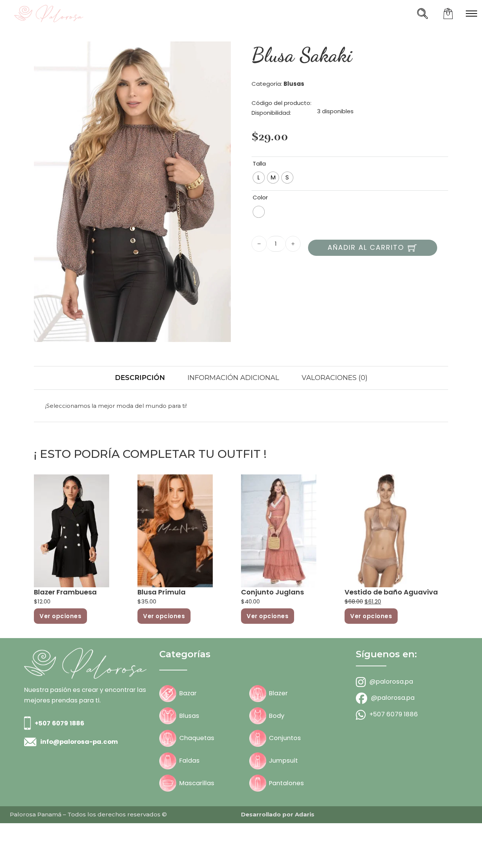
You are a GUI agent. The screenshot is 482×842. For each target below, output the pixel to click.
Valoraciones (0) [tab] (335, 378)
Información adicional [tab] (233, 378)
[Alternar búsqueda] (422, 13)
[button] (220, 51)
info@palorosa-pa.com (79, 741)
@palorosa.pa (391, 681)
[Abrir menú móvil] (471, 14)
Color (260, 197)
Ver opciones (60, 616)
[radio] (258, 177)
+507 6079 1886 (59, 723)
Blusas (294, 84)
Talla (259, 163)
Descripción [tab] (140, 378)
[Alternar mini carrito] (448, 13)
